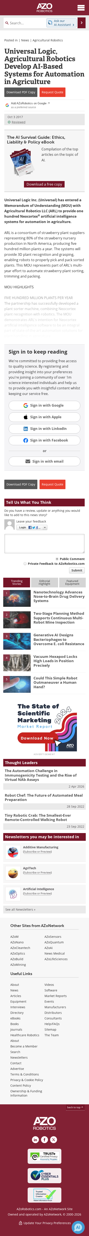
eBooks (15, 1018)
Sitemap (50, 1029)
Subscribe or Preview (37, 852)
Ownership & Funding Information (26, 1093)
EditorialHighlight (44, 582)
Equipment (18, 1001)
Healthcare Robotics (24, 1035)
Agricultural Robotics (48, 40)
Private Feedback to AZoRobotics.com (56, 564)
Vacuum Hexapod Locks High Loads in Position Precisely (55, 661)
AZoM (14, 937)
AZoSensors (52, 937)
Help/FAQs (52, 1024)
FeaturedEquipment (72, 582)
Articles (15, 996)
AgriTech (29, 868)
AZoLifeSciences (56, 959)
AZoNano (17, 942)
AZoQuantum (54, 942)
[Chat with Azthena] (78, 1227)
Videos (49, 985)
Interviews (17, 1007)
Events (49, 1001)
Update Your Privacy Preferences (47, 1223)
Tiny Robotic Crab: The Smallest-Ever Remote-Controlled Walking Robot (38, 817)
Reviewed (18, 122)
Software (50, 990)
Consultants (53, 1018)
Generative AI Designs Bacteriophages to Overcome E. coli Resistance (58, 639)
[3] (17, 641)
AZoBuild (16, 959)
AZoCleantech (20, 948)
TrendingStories (16, 582)
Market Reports (55, 996)
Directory (17, 1013)
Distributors (53, 1013)
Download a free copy (44, 184)
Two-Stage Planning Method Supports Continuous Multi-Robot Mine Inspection (58, 618)
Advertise (17, 1069)
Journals (16, 1029)
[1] (17, 598)
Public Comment (72, 559)
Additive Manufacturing (40, 847)
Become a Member (24, 1046)
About (14, 985)
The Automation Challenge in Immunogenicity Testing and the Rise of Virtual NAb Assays (41, 775)
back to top (74, 1107)
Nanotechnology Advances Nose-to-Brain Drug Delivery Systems (59, 596)
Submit (77, 570)
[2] (17, 619)
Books (14, 1024)
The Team (51, 1035)
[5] (17, 684)
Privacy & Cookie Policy (26, 1080)
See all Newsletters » (20, 909)
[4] (17, 663)
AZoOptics (17, 953)
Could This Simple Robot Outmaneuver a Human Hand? (55, 682)
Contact (15, 1063)
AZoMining (18, 965)
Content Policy (20, 1085)
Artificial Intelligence (38, 889)
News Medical (54, 953)
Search (15, 1052)
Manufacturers (55, 1007)
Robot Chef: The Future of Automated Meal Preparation (44, 797)
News (25, 40)
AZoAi (48, 948)
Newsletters (19, 1057)
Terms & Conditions (24, 1074)
